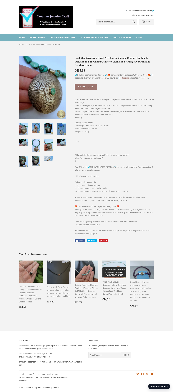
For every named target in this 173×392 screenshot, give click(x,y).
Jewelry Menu (36, 37)
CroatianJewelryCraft (33, 388)
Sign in (134, 15)
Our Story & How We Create (94, 37)
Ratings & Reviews (121, 37)
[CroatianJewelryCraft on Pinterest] (146, 374)
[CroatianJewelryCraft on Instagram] (151, 374)
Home (22, 37)
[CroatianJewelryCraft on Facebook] (142, 374)
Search (21, 374)
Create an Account (147, 15)
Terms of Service (33, 374)
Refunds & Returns (26, 377)
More (138, 38)
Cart (148, 21)
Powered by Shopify (51, 388)
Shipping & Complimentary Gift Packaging (51, 377)
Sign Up (126, 355)
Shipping (125, 78)
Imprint (58, 374)
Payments (23, 380)
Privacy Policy (47, 374)
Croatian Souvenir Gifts (62, 37)
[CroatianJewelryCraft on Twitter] (137, 374)
